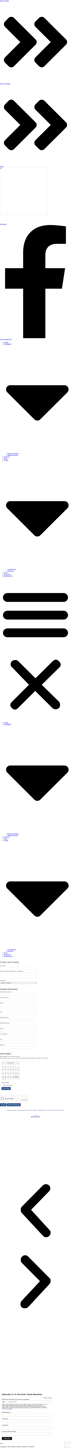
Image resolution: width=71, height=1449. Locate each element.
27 (13, 1077)
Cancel (3, 1104)
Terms (10, 1408)
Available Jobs (11, 569)
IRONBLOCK (8, 576)
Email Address (6, 1412)
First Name (5, 1419)
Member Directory (12, 455)
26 (10, 1077)
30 (3, 1079)
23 (3, 1077)
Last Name (5, 1425)
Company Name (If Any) (9, 1431)
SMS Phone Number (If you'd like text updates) (15, 1399)
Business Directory (12, 1110)
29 (18, 1077)
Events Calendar (22, 1110)
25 (8, 1077)
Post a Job (10, 571)
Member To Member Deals (39, 1110)
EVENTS (7, 457)
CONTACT (7, 574)
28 (16, 1077)
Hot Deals (29, 1110)
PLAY (6, 572)
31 (5, 1079)
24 (5, 1077)
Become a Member (12, 453)
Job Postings (50, 1110)
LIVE (5, 458)
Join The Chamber (59, 1110)
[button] (35, 649)
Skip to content (4, 1)
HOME (6, 342)
